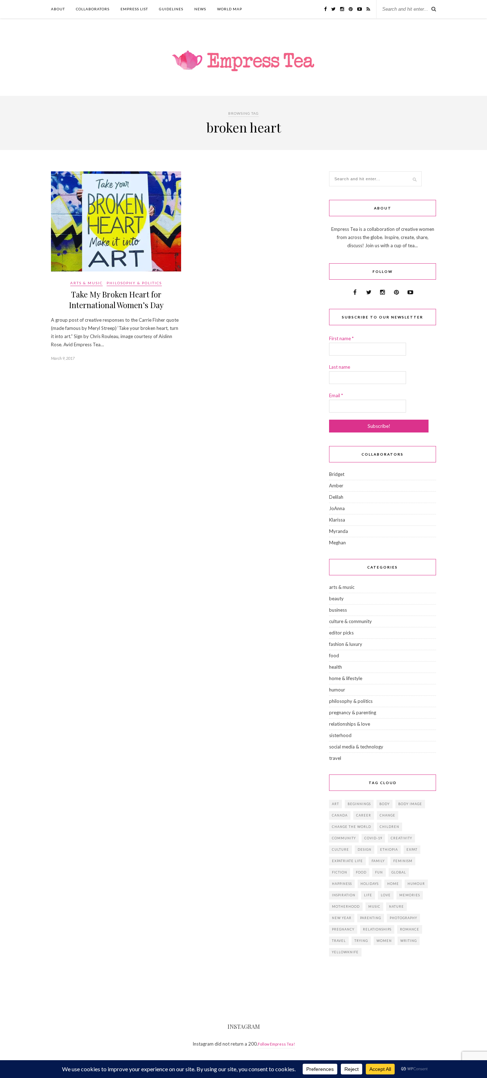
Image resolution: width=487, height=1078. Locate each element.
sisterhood (340, 735)
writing (408, 941)
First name (341, 338)
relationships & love (349, 724)
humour (337, 690)
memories (409, 895)
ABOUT (58, 9)
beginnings (359, 804)
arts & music (86, 283)
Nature (396, 906)
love (386, 895)
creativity (401, 838)
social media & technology (356, 747)
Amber (336, 485)
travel (335, 758)
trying (361, 941)
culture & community (350, 621)
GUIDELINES (171, 9)
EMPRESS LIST (134, 9)
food (334, 655)
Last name (339, 367)
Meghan (337, 542)
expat (411, 849)
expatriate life (347, 861)
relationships (377, 929)
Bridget (336, 474)
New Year (342, 918)
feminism (402, 861)
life (368, 895)
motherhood (346, 906)
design (364, 849)
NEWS (200, 9)
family (378, 861)
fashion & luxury (345, 644)
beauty (336, 598)
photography (403, 918)
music (374, 906)
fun (379, 872)
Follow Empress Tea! (276, 1044)
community (344, 838)
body (384, 804)
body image (410, 804)
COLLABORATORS (92, 9)
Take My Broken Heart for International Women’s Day (116, 299)
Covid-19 (373, 838)
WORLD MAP (229, 9)
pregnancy (343, 929)
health (335, 667)
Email (336, 395)
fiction (339, 872)
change (387, 815)
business (338, 610)
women (384, 941)
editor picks (341, 633)
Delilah (336, 497)
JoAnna (337, 508)
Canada (340, 815)
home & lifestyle (345, 678)
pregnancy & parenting (352, 712)
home (393, 884)
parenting (370, 918)
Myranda (338, 531)
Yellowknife (345, 952)
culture (340, 849)
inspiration (343, 895)
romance (409, 929)
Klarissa (337, 520)
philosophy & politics (134, 283)
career (363, 815)
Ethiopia (389, 849)
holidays (369, 884)
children (389, 827)
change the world (351, 827)
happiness (342, 884)
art (335, 804)
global (398, 872)
